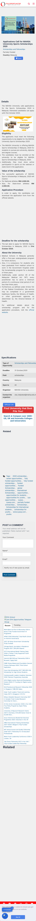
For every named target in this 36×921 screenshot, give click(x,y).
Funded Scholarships (14, 487)
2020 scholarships (20, 476)
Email (4, 559)
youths (8, 514)
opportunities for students (16, 495)
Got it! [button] (18, 917)
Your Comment (8, 537)
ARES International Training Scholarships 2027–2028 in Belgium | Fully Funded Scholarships (16, 724)
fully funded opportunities (16, 479)
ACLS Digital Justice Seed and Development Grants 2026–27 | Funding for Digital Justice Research (18, 682)
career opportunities (14, 478)
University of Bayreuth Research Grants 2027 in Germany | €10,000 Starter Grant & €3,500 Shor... (17, 712)
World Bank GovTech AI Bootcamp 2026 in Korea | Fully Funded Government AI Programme (17, 631)
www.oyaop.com (19, 512)
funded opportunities (14, 484)
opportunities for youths (15, 498)
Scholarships (22, 505)
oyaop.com (10, 502)
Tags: (8, 476)
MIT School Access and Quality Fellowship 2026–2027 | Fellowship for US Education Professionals (17, 731)
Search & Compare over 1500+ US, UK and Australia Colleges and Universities (18, 418)
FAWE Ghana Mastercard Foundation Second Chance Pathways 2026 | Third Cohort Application (18, 665)
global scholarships (13, 489)
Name (5, 551)
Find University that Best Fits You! (18, 410)
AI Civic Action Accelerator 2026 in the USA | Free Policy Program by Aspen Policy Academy (18, 706)
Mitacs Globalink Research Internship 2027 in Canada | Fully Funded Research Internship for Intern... (17, 699)
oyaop (20, 500)
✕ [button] (12, 908)
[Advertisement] (18, 81)
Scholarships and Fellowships (14, 49)
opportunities (23, 493)
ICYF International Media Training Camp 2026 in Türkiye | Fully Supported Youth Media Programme (16, 653)
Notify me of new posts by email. (17, 568)
